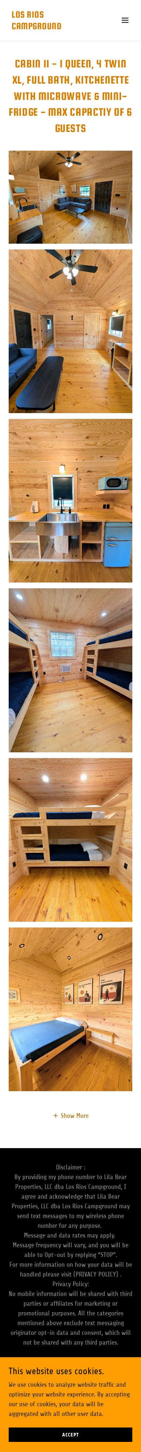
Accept (70, 1435)
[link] (52, 27)
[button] (125, 20)
